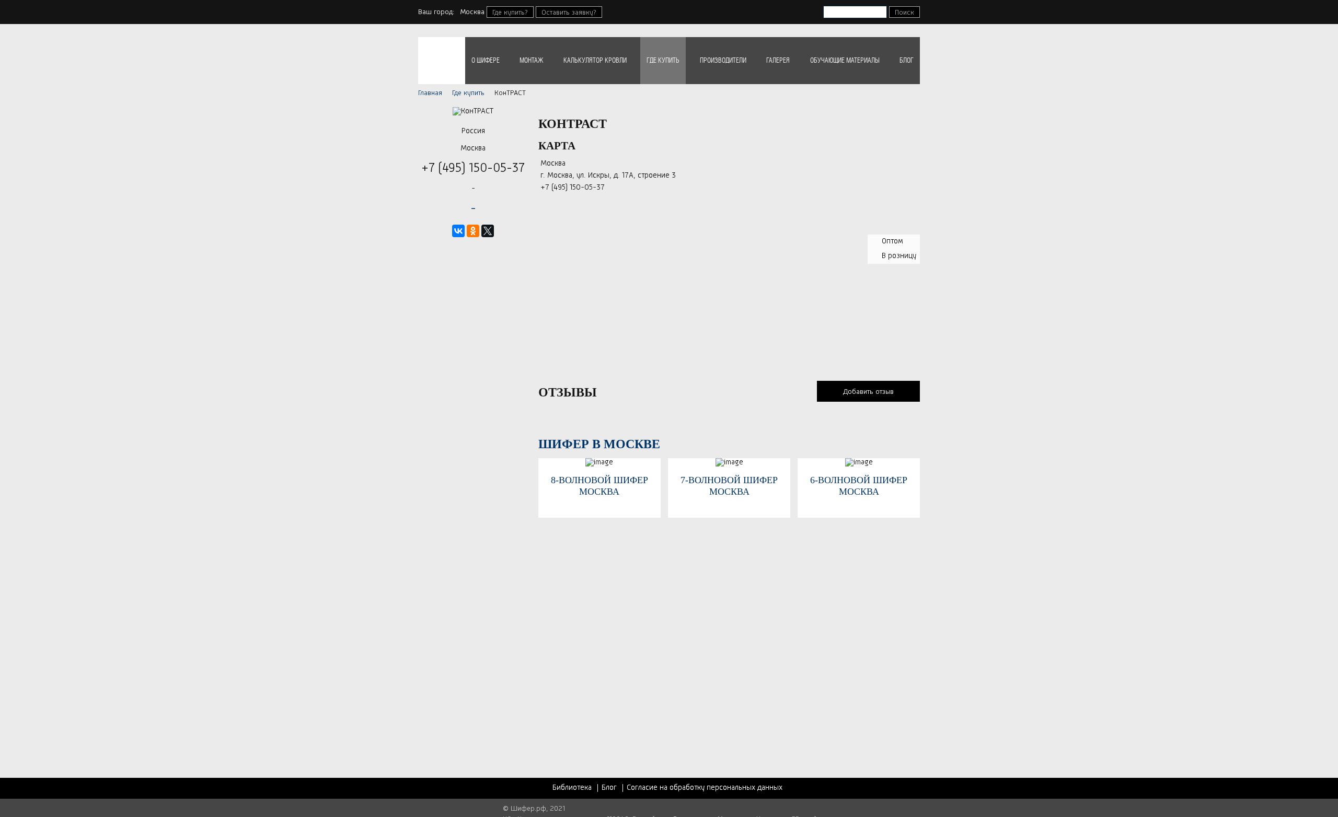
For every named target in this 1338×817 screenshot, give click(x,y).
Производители (723, 60)
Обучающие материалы (845, 60)
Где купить (663, 60)
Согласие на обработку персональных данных (704, 788)
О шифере (485, 60)
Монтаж (531, 60)
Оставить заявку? (568, 12)
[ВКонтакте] (458, 231)
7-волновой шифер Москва (729, 486)
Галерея (778, 60)
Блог (906, 60)
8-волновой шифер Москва (599, 486)
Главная (430, 93)
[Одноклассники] (473, 231)
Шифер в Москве (599, 444)
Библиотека (572, 788)
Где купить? (510, 12)
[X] (487, 231)
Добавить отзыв (868, 391)
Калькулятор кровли (595, 60)
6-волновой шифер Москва (858, 486)
